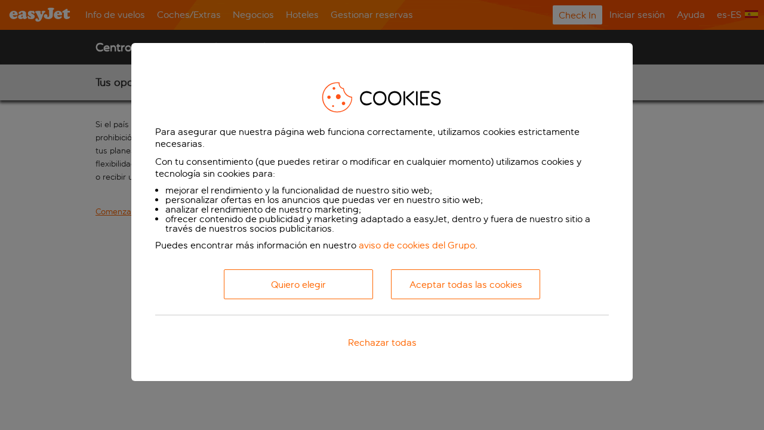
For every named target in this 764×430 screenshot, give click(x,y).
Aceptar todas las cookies (465, 284)
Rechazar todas (382, 342)
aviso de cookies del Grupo (417, 245)
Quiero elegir (298, 284)
